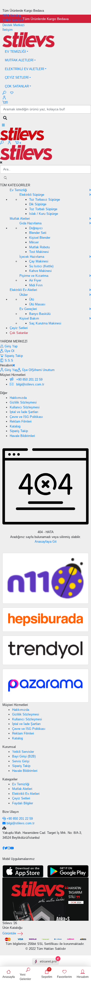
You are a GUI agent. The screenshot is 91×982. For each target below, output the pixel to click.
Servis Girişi (20, 761)
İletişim (7, 29)
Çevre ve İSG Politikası (26, 417)
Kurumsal (9, 747)
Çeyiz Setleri (21, 798)
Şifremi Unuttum (43, 370)
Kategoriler (9, 779)
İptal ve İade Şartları (24, 412)
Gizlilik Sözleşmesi (23, 402)
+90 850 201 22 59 (28, 379)
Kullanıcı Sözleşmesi (25, 407)
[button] (45, 51)
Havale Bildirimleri (22, 436)
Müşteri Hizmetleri (15, 705)
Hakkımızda (18, 398)
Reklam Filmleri (21, 421)
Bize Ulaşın (10, 812)
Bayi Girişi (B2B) (24, 756)
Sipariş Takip (13, 356)
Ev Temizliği (20, 784)
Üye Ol (9, 351)
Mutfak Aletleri (22, 789)
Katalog (15, 426)
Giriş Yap (10, 346)
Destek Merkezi (13, 25)
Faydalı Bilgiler (22, 803)
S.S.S (8, 360)
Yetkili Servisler (13, 20)
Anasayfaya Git (46, 541)
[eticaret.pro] (45, 966)
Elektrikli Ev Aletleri (26, 794)
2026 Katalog (11, 15)
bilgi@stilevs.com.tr (20, 823)
